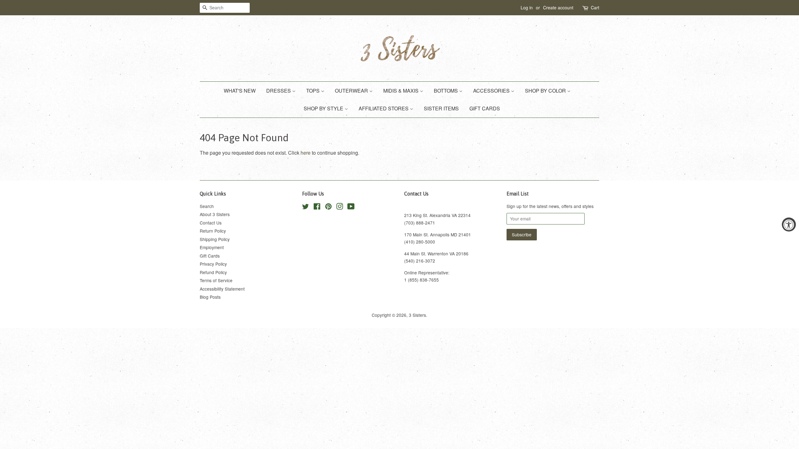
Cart (595, 7)
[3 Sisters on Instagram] (339, 207)
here (306, 152)
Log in (527, 7)
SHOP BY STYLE (324, 108)
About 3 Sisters (215, 214)
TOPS (313, 90)
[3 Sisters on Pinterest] (328, 207)
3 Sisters (417, 315)
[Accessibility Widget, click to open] (789, 225)
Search (207, 206)
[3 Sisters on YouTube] (351, 207)
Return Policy (213, 231)
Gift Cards (210, 256)
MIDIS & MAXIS (401, 90)
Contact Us (211, 223)
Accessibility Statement (222, 289)
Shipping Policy (215, 239)
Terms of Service (216, 280)
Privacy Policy (213, 264)
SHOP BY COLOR (546, 90)
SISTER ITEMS (441, 108)
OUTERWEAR (352, 90)
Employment (212, 247)
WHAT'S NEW (240, 90)
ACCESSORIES (492, 90)
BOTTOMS (446, 90)
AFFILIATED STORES (384, 108)
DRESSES (279, 90)
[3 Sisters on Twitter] (305, 207)
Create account (558, 7)
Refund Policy (213, 272)
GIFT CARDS (484, 108)
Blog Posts (210, 297)
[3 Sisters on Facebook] (317, 207)
